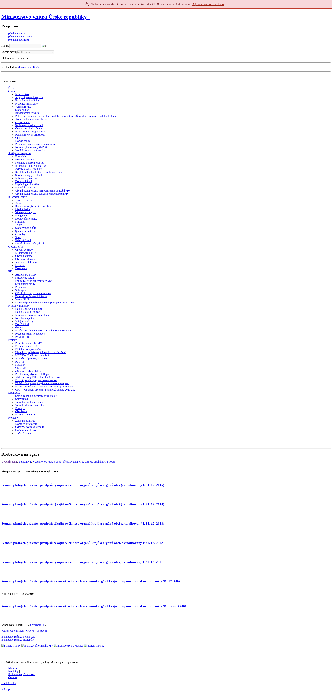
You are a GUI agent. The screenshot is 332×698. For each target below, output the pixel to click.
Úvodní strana (9, 461)
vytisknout (7, 630)
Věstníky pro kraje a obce (47, 461)
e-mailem (19, 630)
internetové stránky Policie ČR (18, 636)
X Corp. (30, 630)
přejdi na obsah (16, 33)
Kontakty (13, 671)
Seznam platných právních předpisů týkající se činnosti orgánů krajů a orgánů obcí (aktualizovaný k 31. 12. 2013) (82, 523)
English (37, 66)
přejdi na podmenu (18, 39)
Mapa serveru (24, 66)
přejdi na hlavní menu (20, 36)
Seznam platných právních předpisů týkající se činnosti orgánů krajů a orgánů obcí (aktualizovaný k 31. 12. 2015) (82, 485)
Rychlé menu (8, 51)
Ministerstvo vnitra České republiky (44, 17)
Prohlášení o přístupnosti (21, 674)
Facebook (42, 630)
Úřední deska (8, 683)
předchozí (35, 624)
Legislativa (25, 461)
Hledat (5, 45)
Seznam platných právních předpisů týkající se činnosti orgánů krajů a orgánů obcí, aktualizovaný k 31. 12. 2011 (82, 562)
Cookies (12, 677)
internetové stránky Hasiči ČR (17, 639)
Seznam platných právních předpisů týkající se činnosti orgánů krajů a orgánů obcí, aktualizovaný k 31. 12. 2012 (82, 543)
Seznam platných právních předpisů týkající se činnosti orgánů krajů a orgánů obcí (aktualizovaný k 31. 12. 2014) (82, 504)
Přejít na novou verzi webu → (208, 4)
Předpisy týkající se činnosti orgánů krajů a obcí (89, 461)
